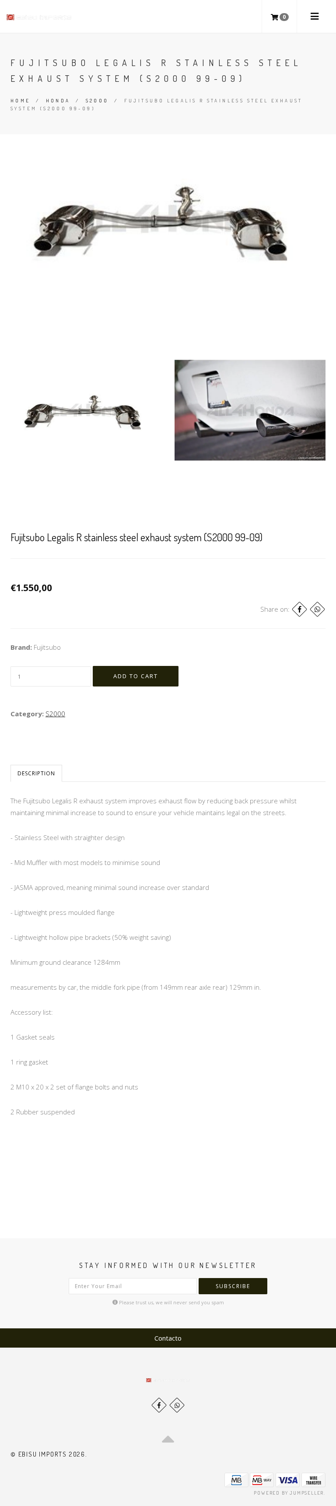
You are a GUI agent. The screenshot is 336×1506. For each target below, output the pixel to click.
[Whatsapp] (177, 1405)
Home (20, 101)
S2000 (97, 101)
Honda (58, 101)
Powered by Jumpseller (289, 1493)
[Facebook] (299, 609)
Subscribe (233, 1286)
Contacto (168, 1338)
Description (36, 773)
